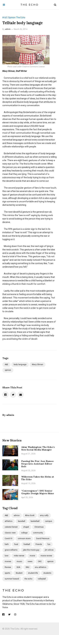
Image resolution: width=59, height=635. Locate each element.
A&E (6, 364)
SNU (27, 567)
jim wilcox (49, 550)
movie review (46, 556)
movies (8, 561)
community (38, 533)
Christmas (39, 527)
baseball (21, 521)
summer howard (12, 579)
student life (33, 573)
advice (17, 515)
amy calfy (44, 515)
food (16, 544)
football (27, 544)
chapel (26, 527)
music (19, 561)
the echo (28, 579)
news (30, 561)
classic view (10, 533)
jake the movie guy (31, 550)
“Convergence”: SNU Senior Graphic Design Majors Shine (37, 492)
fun (49, 544)
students (47, 573)
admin (8, 29)
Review (8, 567)
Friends (39, 544)
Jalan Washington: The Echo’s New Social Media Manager (38, 448)
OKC (40, 561)
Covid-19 (8, 538)
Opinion (12, 17)
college (24, 533)
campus (48, 521)
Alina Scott (29, 515)
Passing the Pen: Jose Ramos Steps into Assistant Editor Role (37, 464)
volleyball (42, 579)
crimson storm (24, 538)
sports (7, 573)
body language (20, 364)
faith (7, 544)
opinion (8, 370)
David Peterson (42, 538)
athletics (8, 521)
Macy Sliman (37, 364)
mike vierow (19, 556)
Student (19, 573)
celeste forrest (11, 527)
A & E (5, 17)
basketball (35, 521)
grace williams (11, 550)
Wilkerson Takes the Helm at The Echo (37, 478)
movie (32, 556)
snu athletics (40, 567)
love (6, 556)
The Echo (29, 4)
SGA (18, 567)
